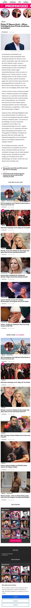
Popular (13, 2)
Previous (1, 13)
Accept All (15, 596)
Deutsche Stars (10, 200)
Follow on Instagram (15, 540)
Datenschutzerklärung (7, 553)
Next (30, 13)
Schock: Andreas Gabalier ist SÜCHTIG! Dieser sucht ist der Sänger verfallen (14, 466)
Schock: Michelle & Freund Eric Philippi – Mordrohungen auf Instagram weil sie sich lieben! (15, 300)
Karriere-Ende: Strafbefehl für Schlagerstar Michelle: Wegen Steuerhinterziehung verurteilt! (14, 276)
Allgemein (3, 200)
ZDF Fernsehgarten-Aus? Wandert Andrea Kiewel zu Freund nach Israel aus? (5, 14)
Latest (5, 2)
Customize (15, 600)
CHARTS (25, 2)
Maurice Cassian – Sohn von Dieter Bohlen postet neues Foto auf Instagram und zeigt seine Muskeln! (15, 496)
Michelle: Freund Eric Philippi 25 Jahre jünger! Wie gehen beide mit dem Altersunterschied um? (15, 251)
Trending (3, 210)
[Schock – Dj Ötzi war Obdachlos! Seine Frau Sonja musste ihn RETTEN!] (15, 315)
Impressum (5, 555)
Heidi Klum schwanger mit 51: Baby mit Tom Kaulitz (16, 15)
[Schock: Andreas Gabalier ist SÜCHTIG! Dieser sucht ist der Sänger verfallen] (15, 451)
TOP (19, 2)
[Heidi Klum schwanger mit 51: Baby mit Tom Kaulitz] (15, 218)
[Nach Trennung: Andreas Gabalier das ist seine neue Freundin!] (15, 424)
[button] (6, 515)
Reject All (15, 604)
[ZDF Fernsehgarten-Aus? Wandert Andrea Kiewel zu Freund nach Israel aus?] (15, 193)
